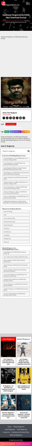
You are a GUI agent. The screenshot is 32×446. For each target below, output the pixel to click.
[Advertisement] (16, 59)
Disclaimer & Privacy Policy (20, 432)
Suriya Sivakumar (16, 132)
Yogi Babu (6, 235)
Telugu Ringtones (18, 427)
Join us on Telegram (8, 444)
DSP (5, 215)
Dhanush (6, 242)
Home (10, 427)
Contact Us (6, 432)
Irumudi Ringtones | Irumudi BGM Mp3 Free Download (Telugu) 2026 (15, 159)
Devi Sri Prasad (8, 211)
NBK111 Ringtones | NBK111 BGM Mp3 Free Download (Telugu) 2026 (15, 183)
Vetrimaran (26, 132)
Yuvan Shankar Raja (9, 218)
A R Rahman (7, 232)
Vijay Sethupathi (8, 225)
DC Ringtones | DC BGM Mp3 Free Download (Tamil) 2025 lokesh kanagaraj (16, 173)
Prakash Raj (7, 238)
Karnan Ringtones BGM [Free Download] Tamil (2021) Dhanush (14, 270)
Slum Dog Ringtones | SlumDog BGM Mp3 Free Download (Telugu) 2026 (15, 187)
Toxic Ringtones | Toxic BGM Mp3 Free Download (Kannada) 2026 (14, 163)
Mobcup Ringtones (16, 435)
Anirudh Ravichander (9, 221)
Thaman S (7, 228)
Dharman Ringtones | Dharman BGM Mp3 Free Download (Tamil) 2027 (15, 192)
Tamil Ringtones (11, 124)
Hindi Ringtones (10, 429)
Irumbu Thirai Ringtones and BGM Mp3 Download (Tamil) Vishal (14, 294)
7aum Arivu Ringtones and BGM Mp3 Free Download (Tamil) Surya (15, 275)
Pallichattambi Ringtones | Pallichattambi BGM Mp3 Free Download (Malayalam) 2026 (15, 202)
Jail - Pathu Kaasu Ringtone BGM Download (16, 257)
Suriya (7, 132)
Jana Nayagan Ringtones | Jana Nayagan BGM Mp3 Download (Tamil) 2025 (15, 168)
